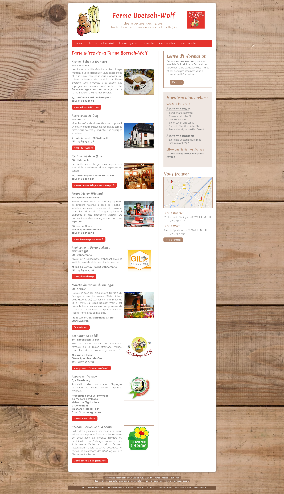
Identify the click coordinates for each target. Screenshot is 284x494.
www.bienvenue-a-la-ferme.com (90, 460)
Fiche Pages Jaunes (83, 148)
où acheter (148, 43)
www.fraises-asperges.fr (115, 478)
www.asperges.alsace (84, 418)
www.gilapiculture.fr (84, 276)
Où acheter (129, 487)
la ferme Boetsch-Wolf (101, 43)
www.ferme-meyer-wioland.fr (88, 239)
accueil (80, 43)
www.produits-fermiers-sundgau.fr (91, 368)
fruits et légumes (128, 43)
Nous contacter (173, 239)
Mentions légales (165, 487)
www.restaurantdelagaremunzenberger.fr (94, 185)
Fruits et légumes (115, 487)
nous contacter (188, 43)
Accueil (81, 487)
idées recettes (167, 43)
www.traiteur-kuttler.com (86, 107)
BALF (189, 487)
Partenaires (151, 487)
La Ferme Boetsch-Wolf (96, 487)
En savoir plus (80, 327)
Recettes (140, 487)
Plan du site (179, 487)
